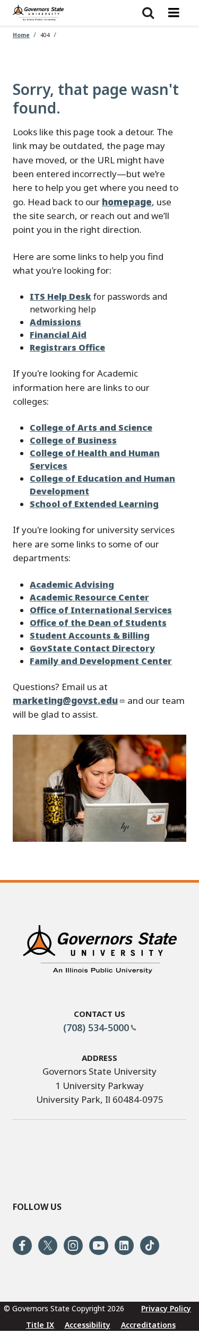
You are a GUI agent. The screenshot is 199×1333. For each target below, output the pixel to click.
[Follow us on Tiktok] (149, 1245)
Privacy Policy (166, 1308)
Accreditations (148, 1325)
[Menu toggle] (173, 12)
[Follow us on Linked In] (124, 1245)
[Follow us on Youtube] (98, 1245)
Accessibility (87, 1325)
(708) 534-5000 (96, 1027)
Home (21, 35)
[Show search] (148, 12)
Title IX (40, 1325)
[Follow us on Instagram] (73, 1245)
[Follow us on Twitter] (47, 1245)
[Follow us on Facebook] (22, 1245)
